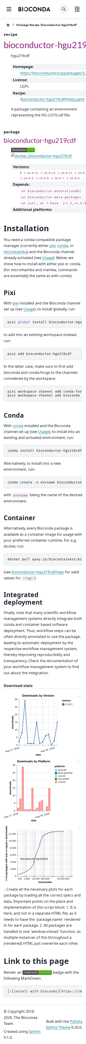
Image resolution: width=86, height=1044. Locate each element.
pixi (52, 245)
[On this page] (77, 9)
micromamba (15, 251)
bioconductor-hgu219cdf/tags (38, 571)
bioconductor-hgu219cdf (43, 99)
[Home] (8, 25)
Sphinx (35, 1031)
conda (62, 245)
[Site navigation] (9, 9)
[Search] (63, 9)
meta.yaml (75, 99)
